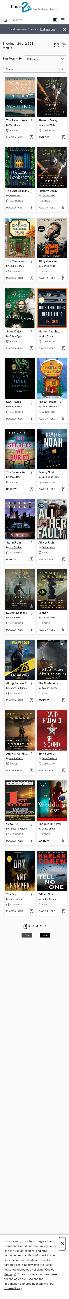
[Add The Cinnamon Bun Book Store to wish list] (31, 278)
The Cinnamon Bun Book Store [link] (18, 261)
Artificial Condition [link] (18, 753)
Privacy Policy (47, 1246)
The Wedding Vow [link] (49, 824)
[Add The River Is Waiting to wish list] (31, 137)
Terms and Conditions (18, 1246)
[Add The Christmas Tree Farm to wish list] (63, 419)
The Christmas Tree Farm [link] (50, 402)
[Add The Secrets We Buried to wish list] (31, 489)
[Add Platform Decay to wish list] (63, 137)
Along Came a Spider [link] (18, 683)
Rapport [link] (43, 613)
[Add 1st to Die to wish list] (31, 841)
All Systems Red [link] (48, 261)
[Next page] (46, 926)
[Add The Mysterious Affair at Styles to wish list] (63, 700)
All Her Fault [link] (46, 542)
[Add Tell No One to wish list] (63, 911)
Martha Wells (48, 125)
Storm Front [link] (13, 542)
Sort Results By (12, 58)
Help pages (47, 29)
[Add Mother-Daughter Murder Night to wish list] (63, 348)
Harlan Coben (49, 899)
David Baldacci (49, 758)
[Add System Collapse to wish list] (31, 630)
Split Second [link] (46, 753)
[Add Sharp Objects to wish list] (31, 348)
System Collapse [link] (16, 613)
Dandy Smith (48, 828)
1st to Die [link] (12, 824)
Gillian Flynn (15, 336)
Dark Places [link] (13, 402)
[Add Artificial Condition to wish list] (31, 770)
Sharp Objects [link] (15, 331)
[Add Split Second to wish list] (63, 770)
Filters (9, 69)
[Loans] (55, 20)
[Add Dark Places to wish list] (31, 419)
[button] (56, 46)
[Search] (5, 20)
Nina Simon (48, 336)
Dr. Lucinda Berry (50, 477)
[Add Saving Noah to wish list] (63, 489)
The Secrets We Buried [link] (18, 472)
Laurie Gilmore (16, 266)
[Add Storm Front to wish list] (31, 559)
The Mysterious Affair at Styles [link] (50, 683)
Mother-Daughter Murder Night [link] (50, 331)
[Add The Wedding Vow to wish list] (63, 841)
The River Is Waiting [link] (18, 120)
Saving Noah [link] (46, 472)
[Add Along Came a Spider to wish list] (31, 700)
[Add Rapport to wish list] (63, 630)
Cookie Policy (13, 1288)
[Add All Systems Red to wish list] (63, 278)
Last (45, 935)
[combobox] (26, 20)
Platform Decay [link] (47, 120)
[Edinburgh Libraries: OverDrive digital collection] (34, 8)
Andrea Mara (48, 547)
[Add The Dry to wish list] (31, 911)
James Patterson (18, 688)
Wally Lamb (15, 125)
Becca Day (14, 477)
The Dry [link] (11, 894)
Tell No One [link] (45, 894)
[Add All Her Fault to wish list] (63, 559)
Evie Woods (15, 195)
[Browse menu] (62, 19)
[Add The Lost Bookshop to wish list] (31, 208)
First (26, 935)
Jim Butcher (15, 547)
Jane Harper (15, 899)
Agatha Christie (50, 688)
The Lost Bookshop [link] (18, 191)
